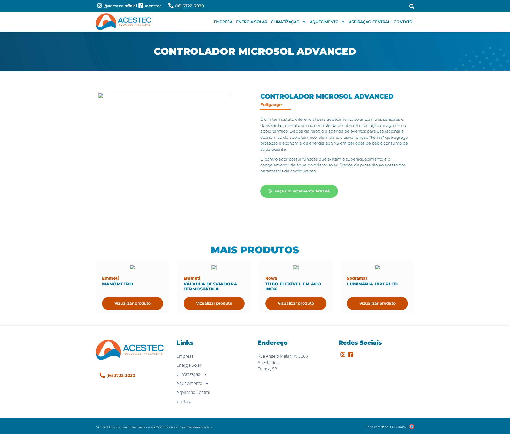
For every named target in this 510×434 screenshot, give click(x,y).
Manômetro (117, 283)
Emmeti (110, 278)
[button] (411, 6)
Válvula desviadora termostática (210, 286)
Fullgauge (271, 104)
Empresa (223, 21)
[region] (69, 392)
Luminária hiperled (372, 283)
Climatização (285, 21)
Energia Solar (251, 21)
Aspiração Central (369, 21)
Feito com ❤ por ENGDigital (386, 427)
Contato (403, 21)
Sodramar (357, 278)
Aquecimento (324, 21)
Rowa (271, 278)
